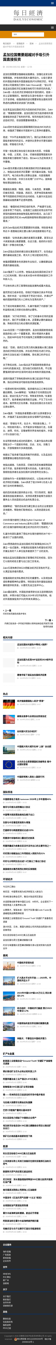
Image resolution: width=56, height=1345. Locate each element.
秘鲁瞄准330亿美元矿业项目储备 (18, 1087)
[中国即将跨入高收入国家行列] (9, 779)
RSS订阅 (7, 1328)
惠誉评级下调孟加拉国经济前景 (31, 674)
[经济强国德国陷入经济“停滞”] (9, 704)
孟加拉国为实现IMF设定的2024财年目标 (35, 661)
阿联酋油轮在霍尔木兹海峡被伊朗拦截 (21, 1221)
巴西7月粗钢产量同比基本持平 (17, 1110)
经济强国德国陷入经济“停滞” (30, 701)
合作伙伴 (7, 1302)
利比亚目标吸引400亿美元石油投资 (19, 935)
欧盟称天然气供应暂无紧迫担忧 (17, 1171)
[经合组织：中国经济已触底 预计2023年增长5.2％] (9, 1011)
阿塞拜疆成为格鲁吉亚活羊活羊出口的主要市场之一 (27, 846)
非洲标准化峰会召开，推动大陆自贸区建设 (23, 896)
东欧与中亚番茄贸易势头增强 (16, 822)
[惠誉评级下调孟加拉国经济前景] (9, 678)
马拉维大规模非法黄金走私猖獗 (17, 1102)
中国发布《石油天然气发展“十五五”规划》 (23, 1197)
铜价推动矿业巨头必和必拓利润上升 (19, 1071)
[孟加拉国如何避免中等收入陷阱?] (9, 647)
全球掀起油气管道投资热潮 (15, 1205)
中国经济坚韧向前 (25, 962)
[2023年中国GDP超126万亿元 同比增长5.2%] (9, 996)
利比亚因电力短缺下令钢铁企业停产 (19, 1118)
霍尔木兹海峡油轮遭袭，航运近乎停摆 (21, 1213)
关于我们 (7, 1296)
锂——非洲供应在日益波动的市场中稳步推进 (24, 1094)
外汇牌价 (7, 1277)
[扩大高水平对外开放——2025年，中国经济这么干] (9, 980)
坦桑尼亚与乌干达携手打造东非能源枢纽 (22, 1228)
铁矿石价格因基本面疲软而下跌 (17, 1136)
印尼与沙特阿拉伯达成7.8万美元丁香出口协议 (24, 861)
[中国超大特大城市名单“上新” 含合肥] (9, 749)
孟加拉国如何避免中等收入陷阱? (32, 644)
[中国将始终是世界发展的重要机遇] (9, 1026)
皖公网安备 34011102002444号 (30, 1339)
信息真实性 (8, 1322)
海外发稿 (7, 1251)
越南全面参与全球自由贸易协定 (31, 716)
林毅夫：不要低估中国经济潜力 (31, 1038)
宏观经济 (20, 43)
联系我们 (7, 1299)
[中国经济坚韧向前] (9, 965)
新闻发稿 (7, 1258)
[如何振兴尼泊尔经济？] (9, 734)
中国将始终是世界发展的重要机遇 (33, 1023)
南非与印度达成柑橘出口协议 (16, 807)
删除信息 (7, 1319)
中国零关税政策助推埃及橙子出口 (18, 814)
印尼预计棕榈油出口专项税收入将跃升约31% (24, 853)
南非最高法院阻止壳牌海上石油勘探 (19, 1190)
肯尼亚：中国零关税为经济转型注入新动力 (23, 891)
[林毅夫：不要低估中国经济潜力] (9, 1041)
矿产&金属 (8, 1053)
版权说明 (7, 1325)
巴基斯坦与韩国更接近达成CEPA (18, 830)
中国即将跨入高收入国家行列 (30, 777)
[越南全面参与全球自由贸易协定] (9, 719)
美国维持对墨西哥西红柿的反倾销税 (19, 869)
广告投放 (7, 1255)
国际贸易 (8, 792)
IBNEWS (7, 1274)
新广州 (6, 1280)
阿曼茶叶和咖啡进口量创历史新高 (18, 838)
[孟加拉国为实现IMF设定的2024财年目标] (9, 662)
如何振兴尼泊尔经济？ (27, 731)
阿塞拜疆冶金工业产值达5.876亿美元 (20, 1079)
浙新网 (6, 1283)
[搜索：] (28, 34)
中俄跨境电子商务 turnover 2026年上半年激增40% (27, 799)
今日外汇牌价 (9, 886)
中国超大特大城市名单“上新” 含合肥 (34, 746)
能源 (5, 1146)
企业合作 (7, 1261)
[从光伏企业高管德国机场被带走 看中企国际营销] (9, 764)
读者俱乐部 (8, 1306)
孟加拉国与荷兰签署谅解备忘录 (17, 940)
